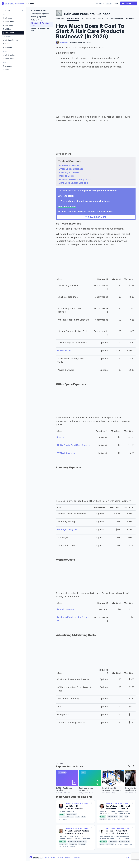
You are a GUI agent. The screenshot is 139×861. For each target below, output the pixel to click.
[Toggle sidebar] (22, 10)
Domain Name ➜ (65, 609)
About (47, 857)
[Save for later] (91, 803)
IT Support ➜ (64, 350)
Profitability (130, 18)
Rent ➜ (61, 437)
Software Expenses (38, 10)
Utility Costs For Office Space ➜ (74, 445)
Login (116, 3)
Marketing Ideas (117, 18)
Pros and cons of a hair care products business (85, 201)
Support (53, 857)
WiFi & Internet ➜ (66, 453)
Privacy (60, 857)
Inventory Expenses (38, 17)
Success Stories (88, 18)
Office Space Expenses (40, 13)
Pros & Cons (103, 18)
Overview (60, 18)
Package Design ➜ (67, 529)
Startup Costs (73, 18)
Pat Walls (64, 42)
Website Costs (36, 20)
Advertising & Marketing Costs (40, 24)
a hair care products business (100, 190)
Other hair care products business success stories (86, 211)
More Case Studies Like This (40, 29)
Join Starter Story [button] (129, 3)
